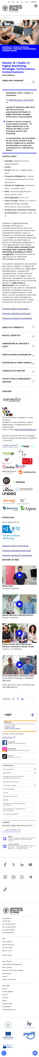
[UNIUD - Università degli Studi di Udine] (12, 8)
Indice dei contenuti (12, 80)
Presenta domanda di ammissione (17, 318)
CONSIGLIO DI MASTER (13, 371)
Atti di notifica (7, 967)
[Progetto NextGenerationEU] (8, 1036)
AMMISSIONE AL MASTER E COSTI (15, 345)
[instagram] (5, 878)
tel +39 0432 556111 (9, 924)
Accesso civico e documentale (12, 970)
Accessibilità (6, 1006)
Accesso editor (7, 1003)
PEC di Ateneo (7, 941)
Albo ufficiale (6, 961)
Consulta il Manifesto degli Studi (16, 313)
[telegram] (30, 878)
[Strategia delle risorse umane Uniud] (29, 1025)
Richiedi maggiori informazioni (15, 309)
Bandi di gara (6, 973)
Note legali (6, 985)
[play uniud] (14, 878)
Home (3, 17)
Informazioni (8, 766)
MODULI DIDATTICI (11, 335)
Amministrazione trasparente (12, 964)
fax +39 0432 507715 (9, 927)
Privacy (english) (7, 991)
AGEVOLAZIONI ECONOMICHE (16, 354)
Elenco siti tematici (9, 979)
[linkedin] (22, 866)
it (9, 2)
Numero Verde (7, 947)
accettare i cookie (9, 726)
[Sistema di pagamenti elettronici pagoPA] (29, 1036)
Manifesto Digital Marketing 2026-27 (17, 826)
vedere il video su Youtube (12, 728)
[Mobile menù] (36, 6)
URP (3, 939)
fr (22, 2)
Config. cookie (7, 955)
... (7, 18)
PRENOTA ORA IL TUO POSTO (21, 100)
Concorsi (5, 997)
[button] (4, 1053)
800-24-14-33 (7, 951)
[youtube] (30, 866)
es (18, 2)
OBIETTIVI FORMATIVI (13, 327)
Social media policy (9, 1009)
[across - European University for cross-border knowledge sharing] (8, 1047)
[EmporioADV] (12, 400)
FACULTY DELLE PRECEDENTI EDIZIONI (16, 380)
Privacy (4, 988)
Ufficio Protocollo (8, 945)
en (13, 2)
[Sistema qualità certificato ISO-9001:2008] (8, 1025)
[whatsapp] (22, 878)
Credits (4, 976)
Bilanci (4, 1000)
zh (26, 2)
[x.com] (14, 866)
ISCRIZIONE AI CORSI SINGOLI (17, 362)
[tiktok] (5, 891)
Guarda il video (7, 737)
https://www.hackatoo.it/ (25, 429)
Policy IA (5, 994)
